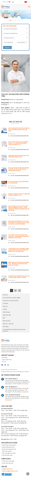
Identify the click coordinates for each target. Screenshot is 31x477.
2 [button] (10, 20)
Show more (8, 113)
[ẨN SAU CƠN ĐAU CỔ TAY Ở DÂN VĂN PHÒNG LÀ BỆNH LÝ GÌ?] (4, 196)
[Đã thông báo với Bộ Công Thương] (6, 474)
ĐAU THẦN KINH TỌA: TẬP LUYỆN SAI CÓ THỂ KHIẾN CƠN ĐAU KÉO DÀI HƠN (18, 129)
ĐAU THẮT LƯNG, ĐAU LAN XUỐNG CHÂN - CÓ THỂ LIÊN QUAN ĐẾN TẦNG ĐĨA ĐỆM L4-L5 (18, 143)
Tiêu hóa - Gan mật (8, 323)
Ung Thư (5, 306)
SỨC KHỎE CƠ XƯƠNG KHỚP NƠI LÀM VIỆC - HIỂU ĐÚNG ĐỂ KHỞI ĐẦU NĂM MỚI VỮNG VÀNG (18, 236)
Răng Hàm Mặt (7, 315)
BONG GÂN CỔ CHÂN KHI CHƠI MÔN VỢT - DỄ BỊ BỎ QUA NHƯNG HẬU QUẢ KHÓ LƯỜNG (18, 264)
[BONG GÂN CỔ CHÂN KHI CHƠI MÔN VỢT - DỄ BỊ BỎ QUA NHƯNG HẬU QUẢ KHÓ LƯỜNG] (4, 265)
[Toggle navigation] (29, 7)
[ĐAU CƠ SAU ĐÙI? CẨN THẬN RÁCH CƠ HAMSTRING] (4, 184)
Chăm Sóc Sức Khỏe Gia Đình (11, 300)
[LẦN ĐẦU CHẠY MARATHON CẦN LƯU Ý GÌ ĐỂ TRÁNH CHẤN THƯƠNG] (4, 278)
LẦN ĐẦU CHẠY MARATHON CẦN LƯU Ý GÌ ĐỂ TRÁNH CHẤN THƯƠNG (19, 276)
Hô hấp (5, 309)
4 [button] (13, 20)
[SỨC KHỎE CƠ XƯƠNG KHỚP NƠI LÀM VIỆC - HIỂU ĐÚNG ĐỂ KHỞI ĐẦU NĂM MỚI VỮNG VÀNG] (4, 237)
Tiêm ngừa (5, 326)
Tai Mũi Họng (6, 312)
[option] (15, 14)
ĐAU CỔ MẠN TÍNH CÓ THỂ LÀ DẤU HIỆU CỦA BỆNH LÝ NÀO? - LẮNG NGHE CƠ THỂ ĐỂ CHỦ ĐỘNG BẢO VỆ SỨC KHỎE (18, 208)
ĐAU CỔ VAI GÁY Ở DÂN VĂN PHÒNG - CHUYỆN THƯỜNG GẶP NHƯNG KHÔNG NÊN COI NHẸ (19, 169)
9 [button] (22, 20)
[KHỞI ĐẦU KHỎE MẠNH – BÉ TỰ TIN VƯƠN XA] (15, 14)
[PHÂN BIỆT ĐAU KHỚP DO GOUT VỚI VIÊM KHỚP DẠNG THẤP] (4, 158)
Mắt (4, 317)
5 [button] (15, 20)
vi (28, 1)
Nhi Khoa (5, 294)
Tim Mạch (5, 303)
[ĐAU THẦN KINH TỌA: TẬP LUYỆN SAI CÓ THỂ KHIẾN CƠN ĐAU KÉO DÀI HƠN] (4, 130)
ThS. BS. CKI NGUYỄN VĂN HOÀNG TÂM (19, 135)
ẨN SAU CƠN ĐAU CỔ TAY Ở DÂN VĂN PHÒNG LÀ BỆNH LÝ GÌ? (19, 194)
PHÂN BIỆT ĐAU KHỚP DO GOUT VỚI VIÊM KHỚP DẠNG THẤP (18, 156)
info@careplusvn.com (12, 471)
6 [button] (17, 20)
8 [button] (20, 20)
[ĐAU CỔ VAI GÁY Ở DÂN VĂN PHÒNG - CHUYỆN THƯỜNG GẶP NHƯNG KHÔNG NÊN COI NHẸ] (4, 170)
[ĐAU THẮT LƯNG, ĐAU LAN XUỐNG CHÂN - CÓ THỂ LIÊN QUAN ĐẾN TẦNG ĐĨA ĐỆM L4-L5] (4, 144)
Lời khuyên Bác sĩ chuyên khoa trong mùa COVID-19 (14, 330)
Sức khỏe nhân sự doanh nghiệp (11, 297)
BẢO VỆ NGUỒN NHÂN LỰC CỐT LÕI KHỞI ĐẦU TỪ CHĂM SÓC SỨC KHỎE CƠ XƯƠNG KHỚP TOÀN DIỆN (18, 223)
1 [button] (8, 20)
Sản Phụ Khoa (6, 320)
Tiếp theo (7, 47)
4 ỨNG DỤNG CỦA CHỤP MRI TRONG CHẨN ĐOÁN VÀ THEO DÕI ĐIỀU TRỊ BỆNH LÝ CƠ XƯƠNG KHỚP (18, 250)
